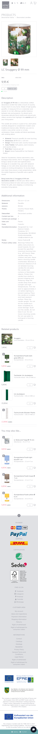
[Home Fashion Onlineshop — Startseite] (5, 5)
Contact (19, 638)
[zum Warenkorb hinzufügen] (35, 347)
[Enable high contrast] (12, 3)
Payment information (19, 616)
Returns (19, 622)
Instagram (20, 594)
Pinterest (19, 596)
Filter (24, 732)
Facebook (19, 591)
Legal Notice (19, 657)
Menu (15, 732)
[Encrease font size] (17, 3)
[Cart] (35, 2)
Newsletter (19, 647)
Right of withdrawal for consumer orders (19, 628)
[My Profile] (31, 2)
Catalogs (19, 641)
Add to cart (12, 88)
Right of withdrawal (19, 624)
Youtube (20, 599)
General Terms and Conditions (19, 653)
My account (19, 611)
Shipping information (19, 619)
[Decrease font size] (14, 3)
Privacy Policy (19, 649)
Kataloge (19, 644)
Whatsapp (20, 602)
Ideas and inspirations (19, 614)
